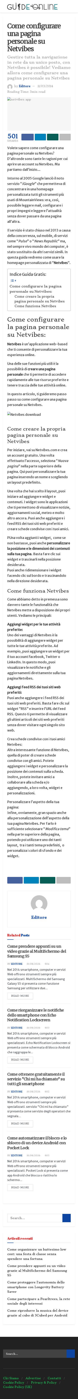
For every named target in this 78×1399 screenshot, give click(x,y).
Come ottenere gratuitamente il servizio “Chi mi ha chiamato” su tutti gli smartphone (36, 1079)
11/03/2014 (45, 86)
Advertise (33, 1378)
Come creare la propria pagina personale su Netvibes (40, 299)
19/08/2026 (33, 964)
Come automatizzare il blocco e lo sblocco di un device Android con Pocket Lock (37, 1143)
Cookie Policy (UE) (17, 1387)
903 (46, 1027)
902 (46, 1091)
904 (46, 964)
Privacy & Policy (44, 1382)
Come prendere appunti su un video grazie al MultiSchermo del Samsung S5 (36, 951)
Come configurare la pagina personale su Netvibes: (36, 289)
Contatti (54, 1378)
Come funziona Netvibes (35, 306)
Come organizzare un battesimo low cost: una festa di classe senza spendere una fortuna (36, 1254)
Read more (20, 995)
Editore (24, 86)
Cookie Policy (13, 1382)
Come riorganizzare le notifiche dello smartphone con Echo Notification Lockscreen (35, 1015)
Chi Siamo (11, 1378)
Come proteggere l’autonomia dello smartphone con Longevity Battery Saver (35, 1287)
